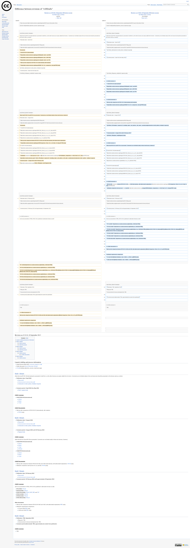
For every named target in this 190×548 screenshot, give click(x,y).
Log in (187, 1)
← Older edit (58, 18)
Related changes (5, 33)
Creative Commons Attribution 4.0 (35, 541)
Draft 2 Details (19, 418)
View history (159, 4)
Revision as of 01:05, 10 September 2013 (55, 13)
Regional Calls (21, 432)
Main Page (4, 21)
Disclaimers (33, 544)
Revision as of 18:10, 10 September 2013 (141, 13)
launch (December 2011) (31, 366)
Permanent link (5, 37)
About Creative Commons (25, 544)
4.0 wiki (18, 368)
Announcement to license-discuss (26, 382)
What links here (5, 31)
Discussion (19, 4)
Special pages (5, 34)
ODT (19, 399)
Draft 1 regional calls (23, 390)
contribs (62, 14)
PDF (19, 401)
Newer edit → (145, 18)
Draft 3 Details (19, 471)
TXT (19, 402)
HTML (19, 449)
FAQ (3, 15)
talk (58, 14)
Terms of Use (31, 542)
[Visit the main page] (6, 6)
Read (149, 4)
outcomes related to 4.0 (35, 364)
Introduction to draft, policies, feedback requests (29, 383)
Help (3, 27)
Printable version (5, 36)
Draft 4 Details (19, 516)
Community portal (5, 23)
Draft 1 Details (19, 374)
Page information (5, 39)
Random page (5, 26)
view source (69, 13)
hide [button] (27, 338)
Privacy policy (17, 544)
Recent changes (5, 24)
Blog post (20, 380)
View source (153, 4)
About (3, 14)
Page (15, 4)
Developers (4, 17)
